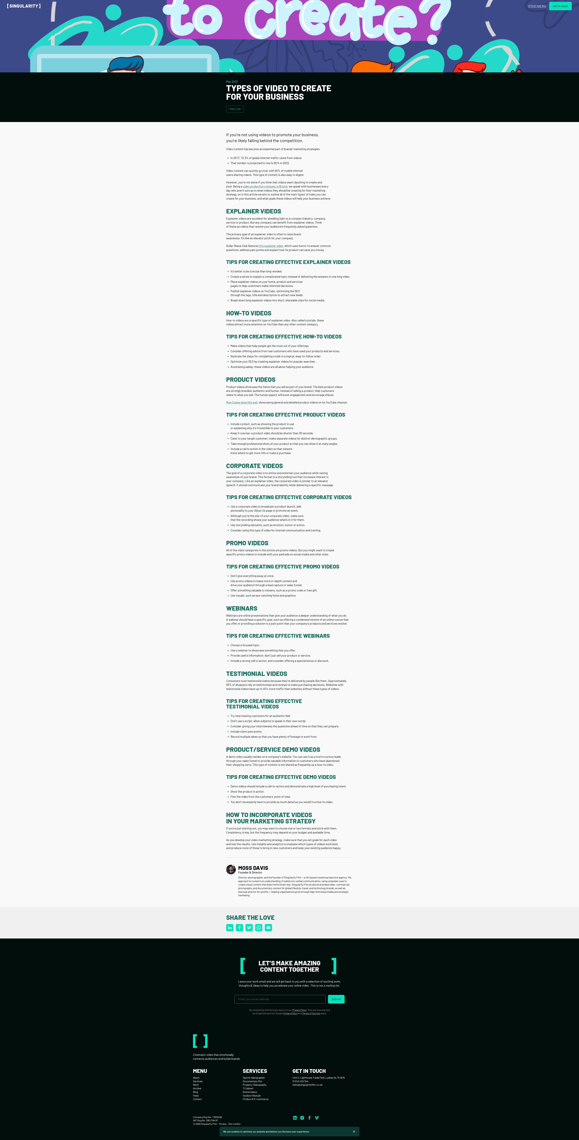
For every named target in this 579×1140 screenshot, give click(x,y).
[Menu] (289, 6)
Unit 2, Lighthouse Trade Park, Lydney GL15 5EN (319, 1077)
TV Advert (248, 1088)
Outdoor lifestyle (252, 1095)
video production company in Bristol (265, 186)
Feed (195, 1095)
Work (196, 1084)
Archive (197, 1088)
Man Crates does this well (241, 402)
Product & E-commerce (256, 1098)
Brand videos (250, 1091)
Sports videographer (254, 1077)
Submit (336, 999)
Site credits (234, 1123)
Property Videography (254, 1084)
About (196, 1077)
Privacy (222, 1123)
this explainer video (270, 246)
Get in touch (560, 6)
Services (197, 1081)
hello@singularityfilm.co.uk (307, 1084)
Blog (195, 1091)
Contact (197, 1098)
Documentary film (252, 1081)
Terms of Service (311, 1013)
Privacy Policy (299, 1009)
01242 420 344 (537, 6)
